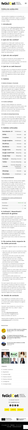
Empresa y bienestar (7, 379)
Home (2, 10)
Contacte (13, 409)
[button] (26, 3)
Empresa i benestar (7, 376)
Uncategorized (6, 381)
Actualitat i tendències (8, 369)
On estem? (20, 409)
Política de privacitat (16, 426)
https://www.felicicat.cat (16, 27)
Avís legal (9, 426)
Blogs (7, 409)
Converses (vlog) (6, 374)
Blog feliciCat (6, 371)
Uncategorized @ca (7, 383)
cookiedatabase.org (5, 320)
